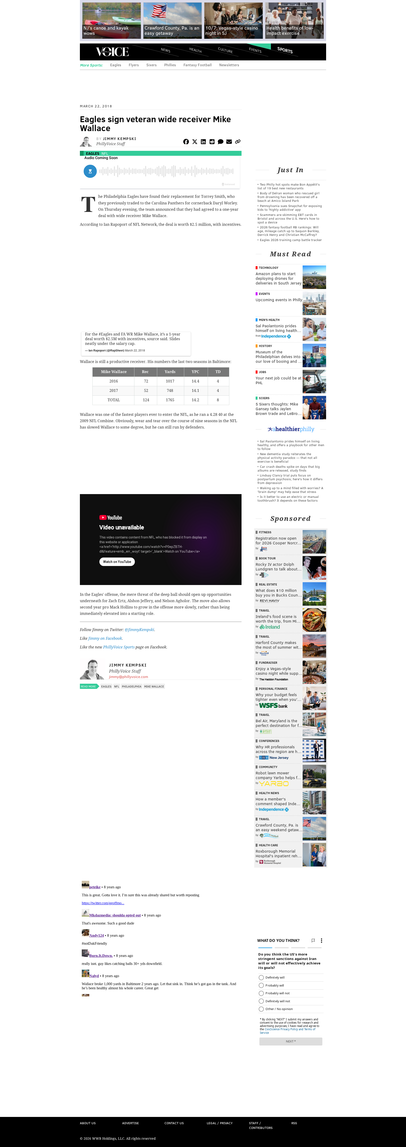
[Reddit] (212, 142)
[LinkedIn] (203, 142)
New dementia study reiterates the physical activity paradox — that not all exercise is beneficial (287, 458)
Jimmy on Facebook (105, 638)
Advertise (130, 1123)
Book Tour (267, 558)
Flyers (134, 64)
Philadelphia (131, 686)
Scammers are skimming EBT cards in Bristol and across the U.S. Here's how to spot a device (288, 218)
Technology (268, 267)
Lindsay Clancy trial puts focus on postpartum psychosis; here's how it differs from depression (290, 479)
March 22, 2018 (135, 350)
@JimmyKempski (139, 630)
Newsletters (229, 64)
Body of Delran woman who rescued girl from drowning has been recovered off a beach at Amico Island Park (289, 197)
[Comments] (220, 142)
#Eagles (105, 334)
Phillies (170, 64)
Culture (225, 50)
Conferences (269, 741)
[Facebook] (186, 142)
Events (255, 50)
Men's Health (269, 320)
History (265, 346)
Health (195, 50)
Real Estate (268, 584)
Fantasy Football (197, 64)
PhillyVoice (112, 52)
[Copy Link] (238, 142)
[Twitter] (195, 142)
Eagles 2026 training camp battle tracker (291, 240)
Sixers (151, 64)
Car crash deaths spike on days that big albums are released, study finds (289, 468)
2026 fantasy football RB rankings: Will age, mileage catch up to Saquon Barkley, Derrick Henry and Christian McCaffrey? (289, 231)
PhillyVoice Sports (119, 647)
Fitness (265, 532)
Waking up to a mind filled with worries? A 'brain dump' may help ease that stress (290, 490)
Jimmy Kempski (120, 138)
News (165, 50)
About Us (88, 1123)
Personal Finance (273, 689)
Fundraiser (268, 662)
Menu (87, 51)
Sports (285, 50)
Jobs (262, 372)
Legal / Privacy (220, 1123)
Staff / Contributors (261, 1125)
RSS (294, 1123)
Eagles (115, 64)
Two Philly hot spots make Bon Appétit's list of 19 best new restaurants (289, 186)
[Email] (229, 142)
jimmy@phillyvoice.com (128, 676)
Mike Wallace (154, 686)
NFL (105, 153)
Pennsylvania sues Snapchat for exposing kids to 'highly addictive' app (290, 207)
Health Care (268, 845)
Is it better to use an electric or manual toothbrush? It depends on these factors (288, 498)
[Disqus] (161, 816)
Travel (264, 610)
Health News (269, 793)
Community (268, 767)
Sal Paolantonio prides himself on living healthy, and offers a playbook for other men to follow (291, 445)
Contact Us (174, 1123)
